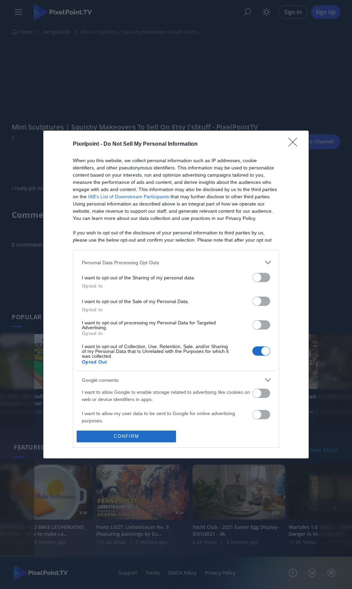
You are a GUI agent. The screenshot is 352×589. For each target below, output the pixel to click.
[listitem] (176, 262)
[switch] (261, 277)
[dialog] (176, 294)
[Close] (294, 144)
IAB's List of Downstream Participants (128, 196)
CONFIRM (126, 436)
